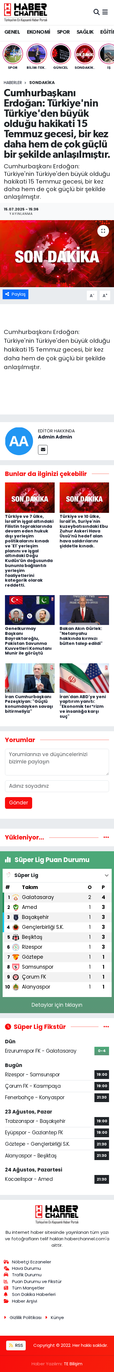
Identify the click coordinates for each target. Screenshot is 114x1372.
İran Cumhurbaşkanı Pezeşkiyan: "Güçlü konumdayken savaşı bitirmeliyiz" (29, 704)
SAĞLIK (85, 32)
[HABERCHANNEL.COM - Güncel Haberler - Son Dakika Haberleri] (26, 12)
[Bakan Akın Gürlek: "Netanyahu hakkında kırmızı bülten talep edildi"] (84, 609)
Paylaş (19, 294)
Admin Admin (55, 437)
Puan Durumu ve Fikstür (37, 1281)
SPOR (63, 32)
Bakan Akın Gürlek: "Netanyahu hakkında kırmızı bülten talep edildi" (81, 636)
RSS (18, 1345)
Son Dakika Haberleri (34, 1294)
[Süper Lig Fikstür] (106, 1026)
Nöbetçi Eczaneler (31, 1262)
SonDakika (42, 82)
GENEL (12, 32)
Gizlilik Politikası (26, 1317)
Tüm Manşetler (28, 1288)
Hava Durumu (26, 1268)
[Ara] (97, 12)
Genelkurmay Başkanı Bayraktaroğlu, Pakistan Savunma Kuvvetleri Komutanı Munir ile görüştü (28, 641)
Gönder (18, 802)
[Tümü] (106, 837)
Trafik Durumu (27, 1275)
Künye (57, 1317)
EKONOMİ (38, 32)
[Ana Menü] (105, 12)
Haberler (13, 82)
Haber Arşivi (24, 1301)
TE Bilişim (73, 1364)
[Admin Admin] (19, 440)
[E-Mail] (43, 450)
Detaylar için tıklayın (57, 1004)
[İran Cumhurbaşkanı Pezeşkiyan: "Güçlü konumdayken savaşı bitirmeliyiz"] (30, 677)
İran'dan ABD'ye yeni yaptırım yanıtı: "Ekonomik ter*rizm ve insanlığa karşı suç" (83, 706)
